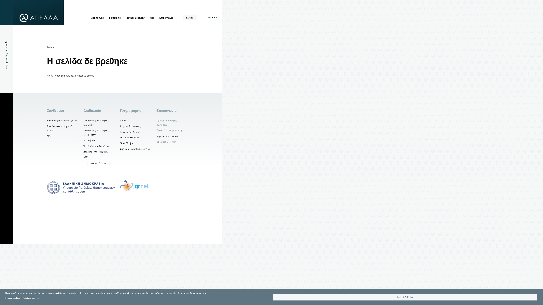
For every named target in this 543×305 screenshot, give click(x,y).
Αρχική (50, 47)
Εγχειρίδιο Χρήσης (130, 131)
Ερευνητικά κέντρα (94, 163)
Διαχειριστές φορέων (95, 151)
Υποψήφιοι (89, 140)
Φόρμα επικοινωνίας (168, 136)
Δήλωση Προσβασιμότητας (135, 148)
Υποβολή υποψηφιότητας (97, 146)
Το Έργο (124, 120)
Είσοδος (190, 18)
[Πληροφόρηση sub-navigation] (147, 18)
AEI (85, 157)
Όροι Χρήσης (127, 143)
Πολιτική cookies (12, 298)
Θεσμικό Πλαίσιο (129, 137)
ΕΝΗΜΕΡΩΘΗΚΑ (405, 297)
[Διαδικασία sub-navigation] (124, 18)
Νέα (49, 136)
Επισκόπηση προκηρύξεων (62, 120)
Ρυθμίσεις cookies (31, 298)
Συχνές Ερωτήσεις (130, 126)
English (212, 18)
